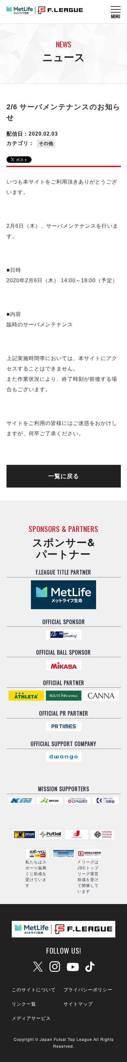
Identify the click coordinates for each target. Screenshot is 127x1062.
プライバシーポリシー (88, 989)
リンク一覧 (24, 1003)
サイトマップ (78, 1003)
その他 (46, 143)
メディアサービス (31, 1018)
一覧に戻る (63, 476)
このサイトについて (34, 989)
